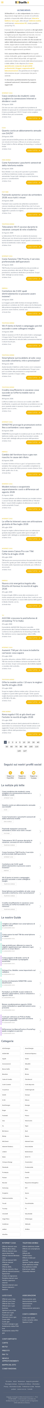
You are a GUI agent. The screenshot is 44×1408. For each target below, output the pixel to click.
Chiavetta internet (28, 1271)
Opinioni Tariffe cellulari (30, 1262)
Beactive (5, 1074)
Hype (26, 1126)
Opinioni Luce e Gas (9, 1310)
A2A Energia (6, 1048)
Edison (27, 1100)
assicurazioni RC (21, 23)
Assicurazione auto (29, 1299)
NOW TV (27, 1157)
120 (19, 751)
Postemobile (29, 1167)
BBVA (26, 1069)
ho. (3, 1126)
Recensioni (21, 1381)
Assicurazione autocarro (31, 1308)
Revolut (4, 1183)
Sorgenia (5, 1193)
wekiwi (4, 1229)
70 (16, 747)
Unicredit (5, 1214)
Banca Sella (6, 1069)
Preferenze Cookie (28, 1386)
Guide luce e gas (8, 1313)
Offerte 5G (26, 1253)
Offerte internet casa (9, 1246)
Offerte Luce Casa (8, 1301)
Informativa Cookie (15, 1386)
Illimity (4, 1136)
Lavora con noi (21, 1389)
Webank (27, 1224)
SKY (26, 1188)
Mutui (4, 1157)
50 (7, 747)
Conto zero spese (28, 1318)
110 (36, 747)
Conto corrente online (30, 1320)
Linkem (4, 1151)
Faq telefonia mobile (29, 1267)
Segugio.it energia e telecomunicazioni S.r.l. (20, 1397)
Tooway (4, 1208)
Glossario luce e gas (9, 1317)
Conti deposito (29, 1084)
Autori (15, 1381)
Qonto (27, 1177)
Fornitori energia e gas (10, 1324)
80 (21, 747)
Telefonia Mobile (7, 1198)
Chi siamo (9, 1381)
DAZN (4, 1095)
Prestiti (27, 1172)
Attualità (27, 1064)
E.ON (3, 1100)
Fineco (27, 1115)
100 (30, 747)
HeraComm (28, 1120)
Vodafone (5, 1224)
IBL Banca (5, 1131)
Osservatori (28, 1162)
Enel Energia (6, 1105)
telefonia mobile (35, 21)
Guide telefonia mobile (30, 1265)
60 (11, 747)
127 (24, 751)
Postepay (5, 1172)
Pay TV (5, 1354)
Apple (4, 1058)
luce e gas (15, 21)
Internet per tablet (28, 1269)
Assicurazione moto (29, 1301)
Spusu (27, 1193)
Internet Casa (29, 1141)
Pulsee (4, 1177)
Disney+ (27, 1095)
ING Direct (5, 1141)
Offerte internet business (10, 1271)
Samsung (5, 1188)
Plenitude (5, 1167)
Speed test (6, 1274)
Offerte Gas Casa (8, 1304)
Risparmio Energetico (31, 1183)
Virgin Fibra (5, 1219)
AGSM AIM (5, 1053)
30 (33, 742)
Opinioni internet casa (10, 1285)
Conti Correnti (6, 1084)
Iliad (26, 1131)
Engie (4, 1110)
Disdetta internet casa (10, 1278)
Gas (3, 1120)
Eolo (26, 1110)
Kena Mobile (29, 1146)
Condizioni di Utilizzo (24, 1384)
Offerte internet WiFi (9, 1260)
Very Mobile (28, 1214)
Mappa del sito (9, 1365)
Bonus (27, 1074)
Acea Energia (29, 1048)
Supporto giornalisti (32, 1381)
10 (24, 742)
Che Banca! (28, 1079)
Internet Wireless (7, 1146)
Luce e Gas (7, 1295)
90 (26, 747)
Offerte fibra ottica (8, 1249)
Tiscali (4, 1203)
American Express (30, 1053)
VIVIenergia (28, 1219)
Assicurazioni (6, 1064)
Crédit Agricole (29, 1089)
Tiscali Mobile (29, 1203)
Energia (27, 1105)
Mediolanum (29, 1151)
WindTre (4, 1234)
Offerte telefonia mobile (30, 1246)
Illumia (27, 1136)
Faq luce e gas (7, 1315)
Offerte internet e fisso (10, 1269)
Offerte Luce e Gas (8, 1299)
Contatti (29, 1389)
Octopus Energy (7, 1162)
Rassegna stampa (11, 1384)
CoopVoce (5, 1089)
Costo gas (6, 1322)
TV (26, 1208)
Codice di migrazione (9, 1276)
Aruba (27, 1058)
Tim (26, 1198)
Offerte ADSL (7, 1267)
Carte (5, 1343)
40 (38, 742)
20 (29, 742)
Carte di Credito (7, 1079)
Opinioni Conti (27, 1322)
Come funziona (9, 1369)
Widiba (27, 1229)
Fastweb (5, 1115)
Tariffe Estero (27, 1256)
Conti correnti (29, 1314)
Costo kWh (6, 1319)
